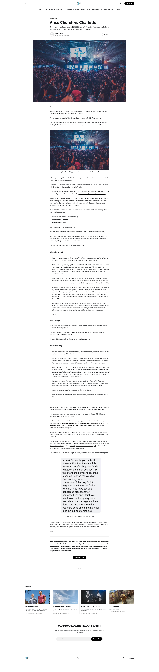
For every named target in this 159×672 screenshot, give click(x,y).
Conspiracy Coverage (72, 9)
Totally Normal (85, 9)
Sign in (121, 3)
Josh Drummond (109, 9)
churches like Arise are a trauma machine (92, 194)
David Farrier (59, 33)
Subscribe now (79, 557)
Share (105, 34)
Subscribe (129, 3)
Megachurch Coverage (56, 9)
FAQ (46, 9)
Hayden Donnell (97, 9)
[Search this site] (25, 3)
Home (40, 9)
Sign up (79, 658)
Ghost (132, 658)
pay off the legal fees (69, 122)
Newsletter (53, 18)
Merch (118, 9)
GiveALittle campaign (57, 113)
